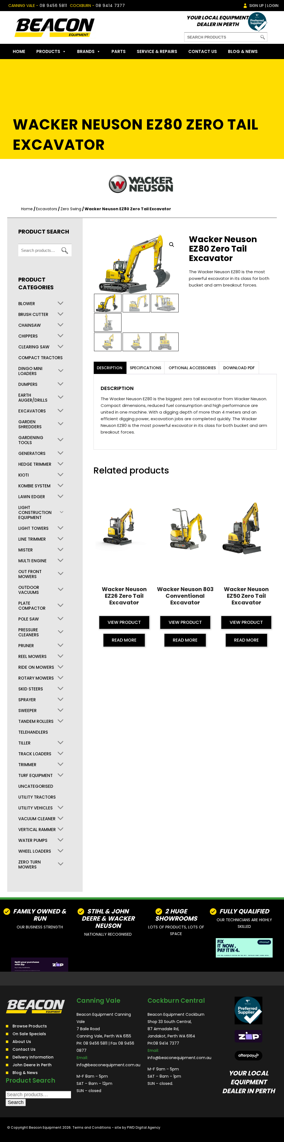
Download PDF (239, 368)
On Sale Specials (29, 1034)
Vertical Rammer (37, 829)
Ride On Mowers (36, 667)
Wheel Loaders (34, 851)
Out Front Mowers (30, 574)
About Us (21, 1041)
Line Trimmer (32, 539)
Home (19, 51)
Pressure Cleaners (28, 632)
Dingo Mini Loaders (30, 371)
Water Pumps (32, 840)
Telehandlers (33, 732)
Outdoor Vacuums (28, 590)
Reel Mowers (32, 656)
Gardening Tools (30, 440)
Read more (124, 640)
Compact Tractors (40, 357)
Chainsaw (29, 325)
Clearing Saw (33, 347)
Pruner (26, 645)
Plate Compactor (31, 606)
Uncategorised (35, 786)
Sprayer (27, 699)
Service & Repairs (157, 51)
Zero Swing (70, 209)
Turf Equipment (35, 775)
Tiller (24, 743)
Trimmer (27, 764)
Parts (118, 51)
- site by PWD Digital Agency (136, 1127)
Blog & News (243, 51)
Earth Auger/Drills (32, 398)
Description (109, 368)
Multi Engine (32, 560)
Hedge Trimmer (34, 464)
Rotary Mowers (36, 678)
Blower (26, 303)
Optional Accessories (192, 368)
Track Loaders (34, 753)
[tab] (109, 367)
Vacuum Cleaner (36, 818)
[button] (172, 245)
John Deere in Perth (32, 1065)
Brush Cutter (33, 314)
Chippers (28, 336)
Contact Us (202, 51)
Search (65, 250)
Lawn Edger (31, 496)
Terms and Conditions (91, 1127)
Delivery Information (33, 1057)
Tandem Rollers (36, 721)
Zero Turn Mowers (29, 865)
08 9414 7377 (110, 5)
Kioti (23, 475)
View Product (124, 622)
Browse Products (29, 1026)
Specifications (145, 368)
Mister (25, 550)
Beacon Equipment (45, 1127)
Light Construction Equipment (35, 512)
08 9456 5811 (53, 5)
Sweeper (27, 710)
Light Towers (33, 528)
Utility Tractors (37, 797)
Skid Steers (30, 689)
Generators (31, 453)
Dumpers (27, 384)
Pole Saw (28, 619)
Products (48, 51)
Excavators (46, 209)
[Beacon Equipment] (54, 27)
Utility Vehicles (35, 808)
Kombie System (34, 485)
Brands (86, 51)
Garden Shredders (30, 424)
